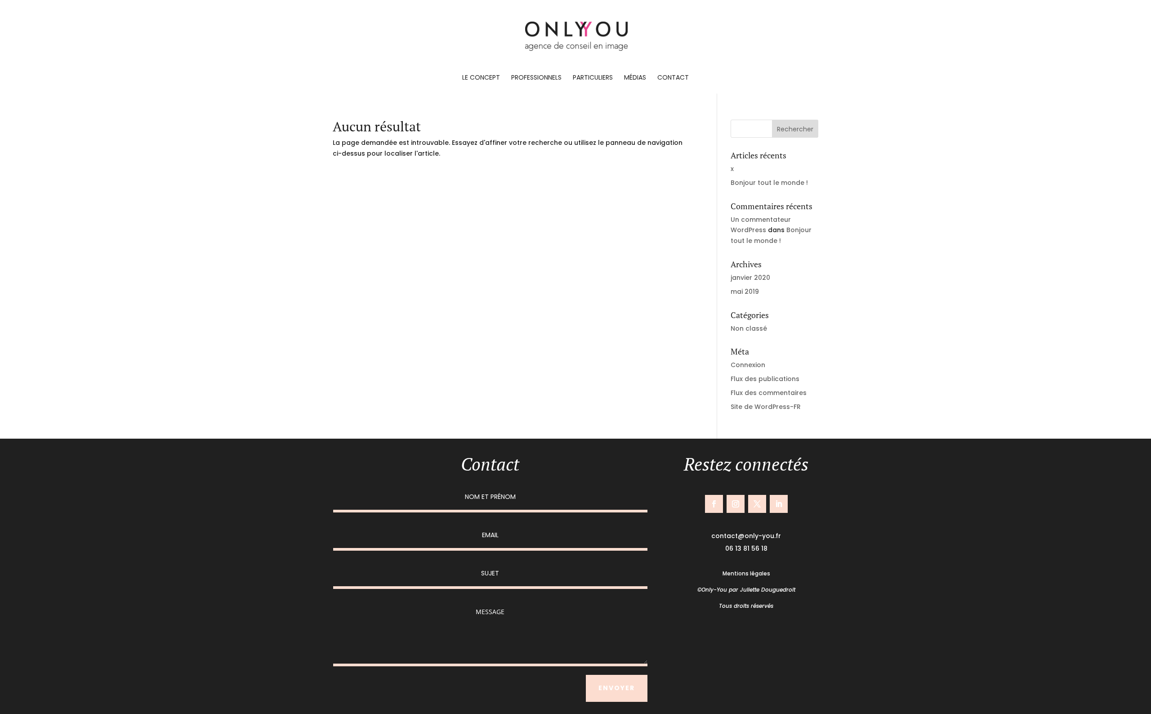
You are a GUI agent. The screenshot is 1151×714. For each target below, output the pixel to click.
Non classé (749, 328)
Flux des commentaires (769, 392)
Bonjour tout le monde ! (769, 182)
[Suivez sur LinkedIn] (779, 504)
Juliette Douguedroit (767, 589)
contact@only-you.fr (746, 535)
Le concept (481, 78)
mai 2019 (745, 291)
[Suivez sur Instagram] (736, 504)
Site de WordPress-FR (766, 406)
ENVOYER (616, 687)
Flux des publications (765, 378)
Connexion (748, 364)
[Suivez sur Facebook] (714, 504)
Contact (673, 78)
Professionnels (536, 78)
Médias (635, 78)
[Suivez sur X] (757, 504)
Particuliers (593, 78)
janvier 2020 (750, 277)
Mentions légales (746, 573)
